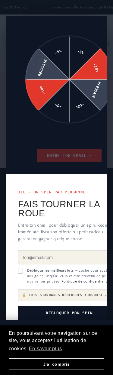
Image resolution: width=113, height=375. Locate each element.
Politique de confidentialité (85, 281)
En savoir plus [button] (45, 348)
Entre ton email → (69, 155)
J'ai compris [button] (56, 364)
